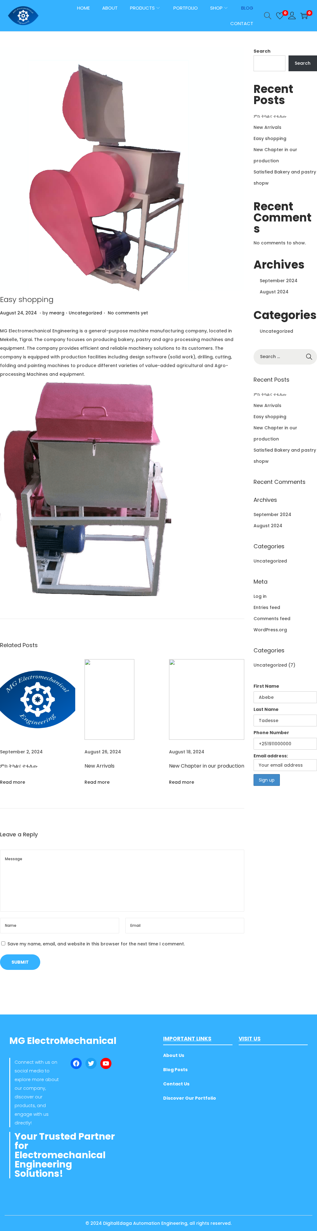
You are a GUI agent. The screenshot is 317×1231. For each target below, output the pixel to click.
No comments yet (128, 313)
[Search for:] (285, 356)
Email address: (271, 756)
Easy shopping (27, 299)
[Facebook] (76, 1063)
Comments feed (272, 619)
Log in (260, 596)
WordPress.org (270, 630)
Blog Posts (175, 1070)
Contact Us (176, 1084)
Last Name (266, 709)
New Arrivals (100, 765)
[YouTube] (105, 1063)
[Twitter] (91, 1063)
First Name (266, 686)
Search (262, 51)
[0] (280, 16)
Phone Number (271, 732)
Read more (12, 782)
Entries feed (267, 607)
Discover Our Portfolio (189, 1098)
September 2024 (278, 281)
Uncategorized (85, 313)
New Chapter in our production (206, 765)
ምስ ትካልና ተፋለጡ (18, 765)
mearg (56, 313)
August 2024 (274, 292)
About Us (173, 1055)
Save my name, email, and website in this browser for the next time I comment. (96, 944)
